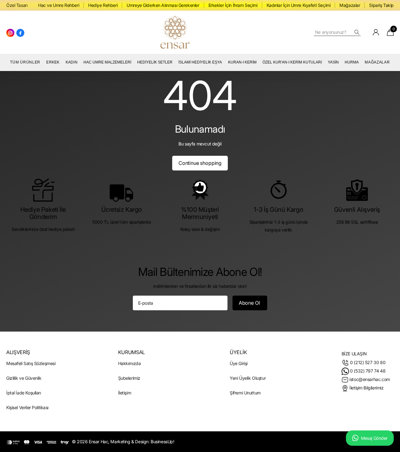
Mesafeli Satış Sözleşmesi (30, 363)
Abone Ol (250, 303)
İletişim (124, 392)
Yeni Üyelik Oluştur (248, 378)
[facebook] (20, 33)
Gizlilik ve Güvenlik (24, 378)
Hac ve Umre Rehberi (58, 5)
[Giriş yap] (376, 32)
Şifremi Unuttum (245, 392)
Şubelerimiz (129, 378)
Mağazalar (349, 5)
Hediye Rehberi (103, 5)
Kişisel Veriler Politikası (27, 407)
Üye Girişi (239, 363)
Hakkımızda (129, 363)
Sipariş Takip (381, 5)
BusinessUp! (162, 441)
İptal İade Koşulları (23, 392)
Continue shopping (200, 163)
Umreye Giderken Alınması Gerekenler (163, 5)
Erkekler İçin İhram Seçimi (233, 5)
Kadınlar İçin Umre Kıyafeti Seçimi (299, 5)
